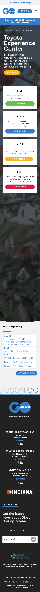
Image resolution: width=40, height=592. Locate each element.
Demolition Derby (22, 366)
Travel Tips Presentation (16, 351)
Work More (20, 131)
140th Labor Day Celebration (19, 358)
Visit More (19, 159)
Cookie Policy (27, 582)
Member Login (26, 3)
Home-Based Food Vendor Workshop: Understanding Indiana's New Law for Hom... (18, 342)
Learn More (20, 187)
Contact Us (14, 3)
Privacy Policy (11, 582)
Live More (20, 103)
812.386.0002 (20, 440)
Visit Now (12, 72)
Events (25, 11)
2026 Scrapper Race (23, 362)
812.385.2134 (20, 459)
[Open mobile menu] (36, 11)
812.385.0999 (20, 479)
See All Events (26, 373)
